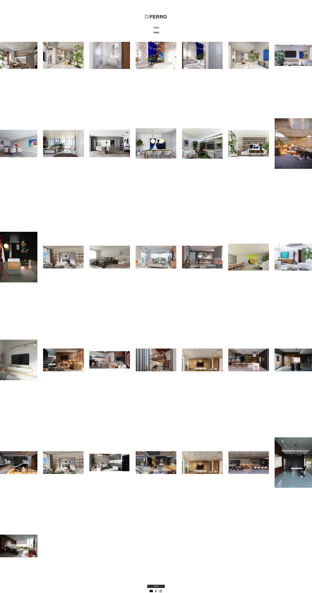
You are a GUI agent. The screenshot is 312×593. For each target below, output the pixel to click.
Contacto (156, 61)
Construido (156, 42)
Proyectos (156, 47)
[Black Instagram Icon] (160, 591)
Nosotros (156, 56)
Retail (156, 32)
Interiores (156, 37)
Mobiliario (156, 51)
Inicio (156, 27)
